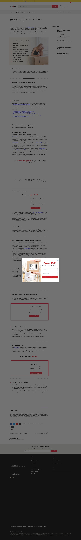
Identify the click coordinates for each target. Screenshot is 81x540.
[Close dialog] (58, 260)
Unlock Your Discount (49, 277)
